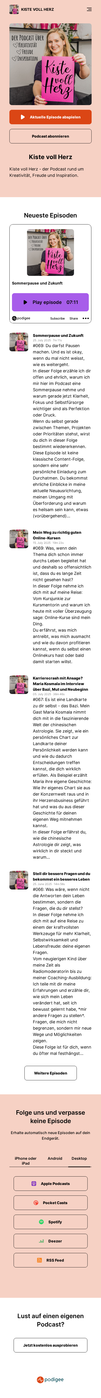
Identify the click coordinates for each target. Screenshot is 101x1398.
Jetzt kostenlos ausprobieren (50, 1345)
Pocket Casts (55, 1202)
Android (55, 1158)
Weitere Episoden (50, 1073)
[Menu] (89, 9)
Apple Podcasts (55, 1183)
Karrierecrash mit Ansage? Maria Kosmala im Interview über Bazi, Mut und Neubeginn (60, 684)
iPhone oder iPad (25, 1161)
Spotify (55, 1222)
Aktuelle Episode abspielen (55, 117)
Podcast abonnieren (50, 136)
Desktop (79, 1158)
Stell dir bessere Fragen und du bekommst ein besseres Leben (61, 876)
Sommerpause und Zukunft (58, 335)
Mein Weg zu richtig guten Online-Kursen (57, 535)
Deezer (55, 1241)
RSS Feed (55, 1260)
